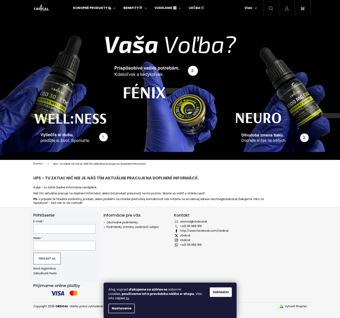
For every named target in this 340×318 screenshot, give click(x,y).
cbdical (185, 235)
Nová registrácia (44, 268)
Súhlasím (221, 292)
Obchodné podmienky (122, 222)
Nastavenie (121, 308)
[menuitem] (94, 8)
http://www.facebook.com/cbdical (204, 231)
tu (127, 298)
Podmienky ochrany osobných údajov (133, 227)
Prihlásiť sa (47, 259)
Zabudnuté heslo (45, 273)
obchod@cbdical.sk (224, 199)
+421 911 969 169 (191, 226)
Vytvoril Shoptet (296, 306)
